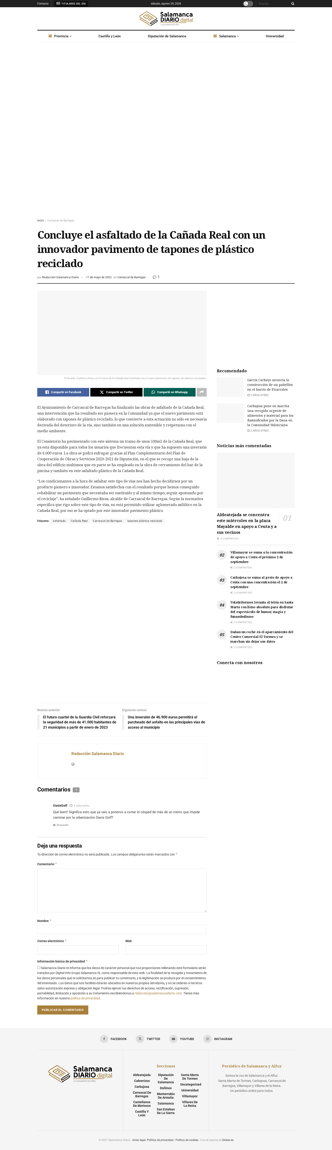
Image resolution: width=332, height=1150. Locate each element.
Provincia (61, 36)
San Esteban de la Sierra (166, 1111)
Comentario (47, 864)
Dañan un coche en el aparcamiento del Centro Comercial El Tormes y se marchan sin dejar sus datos (261, 637)
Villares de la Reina (190, 1103)
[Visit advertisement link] (166, 134)
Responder (63, 825)
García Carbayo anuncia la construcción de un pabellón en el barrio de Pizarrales (270, 385)
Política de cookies (186, 1140)
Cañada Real (79, 521)
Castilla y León (109, 36)
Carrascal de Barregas (60, 220)
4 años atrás (81, 805)
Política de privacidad (160, 1140)
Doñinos (166, 1088)
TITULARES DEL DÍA (73, 3)
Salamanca (227, 36)
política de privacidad (85, 998)
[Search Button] (292, 3)
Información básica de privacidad (62, 961)
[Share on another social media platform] (202, 392)
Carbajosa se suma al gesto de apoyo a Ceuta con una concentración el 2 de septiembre (261, 582)
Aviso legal (139, 1140)
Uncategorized (190, 1084)
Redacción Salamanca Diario (60, 277)
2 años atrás (259, 430)
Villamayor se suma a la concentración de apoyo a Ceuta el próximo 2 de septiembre (261, 557)
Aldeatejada (142, 1075)
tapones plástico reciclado (144, 521)
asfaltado (59, 521)
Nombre (44, 921)
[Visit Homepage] (166, 18)
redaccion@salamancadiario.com (158, 993)
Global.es (228, 1140)
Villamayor (190, 1096)
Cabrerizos (142, 1081)
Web (128, 941)
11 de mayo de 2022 (99, 277)
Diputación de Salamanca (167, 36)
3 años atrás (259, 395)
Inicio (40, 220)
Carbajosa (142, 1086)
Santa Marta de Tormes (190, 1076)
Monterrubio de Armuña (166, 1095)
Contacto (43, 3)
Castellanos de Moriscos (142, 1103)
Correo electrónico (52, 941)
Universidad (275, 36)
